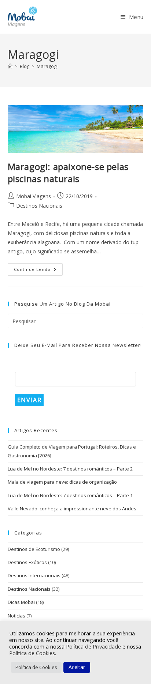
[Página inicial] (10, 66)
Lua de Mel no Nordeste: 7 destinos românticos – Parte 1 (70, 495)
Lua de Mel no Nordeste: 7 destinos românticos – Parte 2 (70, 468)
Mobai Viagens (33, 196)
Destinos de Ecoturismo (34, 549)
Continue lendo (38, 271)
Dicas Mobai (21, 602)
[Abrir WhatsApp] (133, 665)
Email (24, 366)
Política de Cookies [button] (36, 667)
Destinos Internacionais (34, 575)
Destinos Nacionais (39, 205)
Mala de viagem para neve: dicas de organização (62, 482)
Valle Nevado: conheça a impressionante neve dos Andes (72, 508)
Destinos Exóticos (27, 562)
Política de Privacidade (94, 646)
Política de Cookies (32, 653)
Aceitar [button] (77, 667)
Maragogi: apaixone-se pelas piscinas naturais (68, 172)
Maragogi (47, 66)
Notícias (16, 615)
